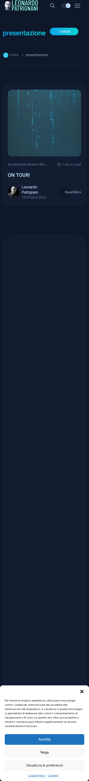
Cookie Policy (37, 775)
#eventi (32, 164)
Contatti (53, 775)
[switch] (66, 5)
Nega (44, 752)
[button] (82, 691)
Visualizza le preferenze (44, 765)
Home (14, 55)
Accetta (44, 739)
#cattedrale (17, 164)
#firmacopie (48, 164)
